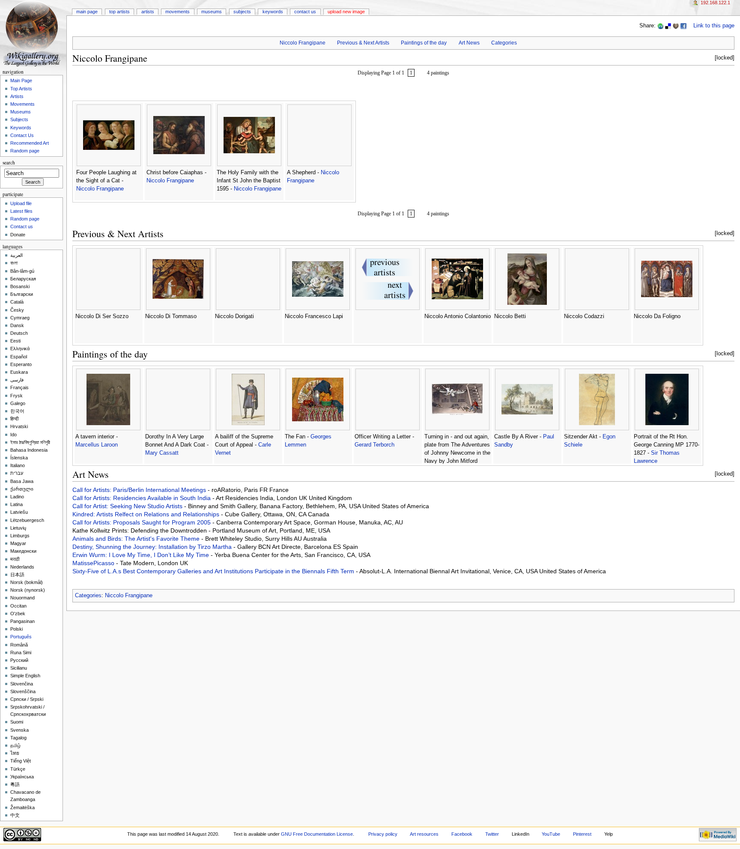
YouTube (551, 834)
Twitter (492, 834)
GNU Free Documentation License (317, 834)
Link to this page (713, 26)
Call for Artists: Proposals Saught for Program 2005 (142, 522)
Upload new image (346, 11)
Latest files (21, 211)
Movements (177, 11)
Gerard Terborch (374, 445)
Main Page (87, 11)
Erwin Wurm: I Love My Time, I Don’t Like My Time (141, 554)
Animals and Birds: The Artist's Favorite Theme (136, 538)
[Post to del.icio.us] (668, 26)
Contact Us (305, 11)
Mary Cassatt (162, 453)
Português (21, 636)
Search (9, 162)
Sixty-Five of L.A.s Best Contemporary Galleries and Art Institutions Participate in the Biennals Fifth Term (214, 571)
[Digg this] (676, 26)
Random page (24, 150)
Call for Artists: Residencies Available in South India (142, 498)
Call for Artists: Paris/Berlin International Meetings (140, 489)
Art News (469, 43)
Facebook (461, 834)
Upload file (21, 203)
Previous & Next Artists (363, 43)
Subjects (242, 11)
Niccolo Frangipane (302, 43)
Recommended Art (29, 143)
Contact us (21, 226)
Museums (211, 11)
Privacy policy (382, 834)
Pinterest (582, 834)
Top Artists (119, 11)
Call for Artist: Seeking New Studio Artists (128, 506)
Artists (147, 11)
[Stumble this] (660, 26)
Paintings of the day (424, 43)
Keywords (273, 11)
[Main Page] (33, 33)
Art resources (424, 834)
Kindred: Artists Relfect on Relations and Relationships (146, 514)
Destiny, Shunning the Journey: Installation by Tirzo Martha (152, 546)
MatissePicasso (94, 563)
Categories (504, 43)
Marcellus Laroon (96, 445)
